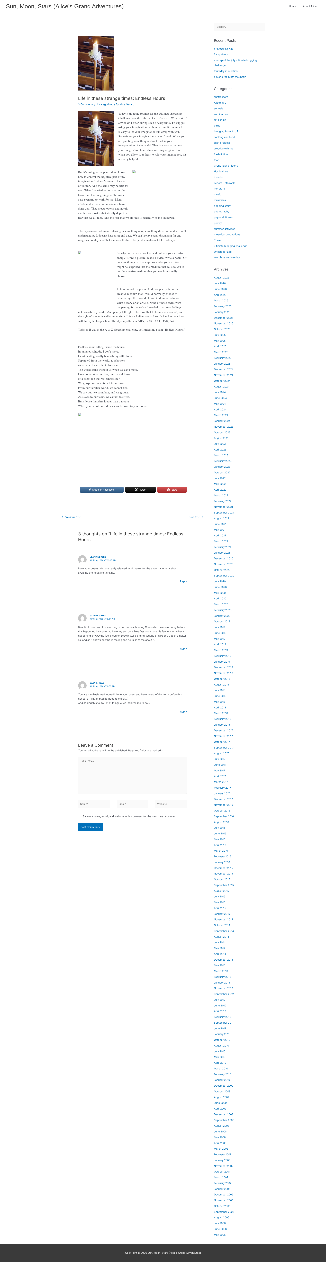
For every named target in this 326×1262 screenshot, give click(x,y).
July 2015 (219, 896)
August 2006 (221, 1217)
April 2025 (220, 346)
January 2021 (222, 552)
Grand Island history (226, 165)
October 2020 (222, 570)
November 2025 (223, 323)
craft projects (222, 142)
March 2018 (221, 713)
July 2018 (219, 690)
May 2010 (219, 1057)
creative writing (223, 148)
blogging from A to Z (226, 131)
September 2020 (224, 575)
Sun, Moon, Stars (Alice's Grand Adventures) (65, 6)
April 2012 (220, 1011)
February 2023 (223, 461)
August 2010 (221, 1045)
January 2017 (222, 793)
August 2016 (221, 822)
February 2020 (222, 610)
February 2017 (222, 787)
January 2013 (222, 982)
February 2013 (222, 976)
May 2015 (219, 902)
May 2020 (220, 592)
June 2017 (220, 764)
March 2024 (221, 415)
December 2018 (223, 667)
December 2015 (223, 868)
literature (219, 188)
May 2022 (220, 483)
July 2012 (219, 999)
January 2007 (222, 1189)
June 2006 (220, 1229)
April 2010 (220, 1062)
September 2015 (224, 885)
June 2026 (220, 289)
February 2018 (222, 718)
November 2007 (223, 1166)
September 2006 (224, 1211)
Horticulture (221, 171)
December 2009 (223, 1085)
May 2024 (220, 403)
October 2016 (222, 810)
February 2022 (222, 501)
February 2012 (222, 1016)
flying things (221, 54)
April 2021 (220, 535)
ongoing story (222, 206)
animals (218, 108)
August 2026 (221, 277)
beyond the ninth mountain (230, 76)
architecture (221, 114)
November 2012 (223, 988)
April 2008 (220, 1143)
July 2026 (220, 283)
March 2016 (221, 850)
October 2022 (222, 472)
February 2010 (222, 1074)
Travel (217, 240)
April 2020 (220, 598)
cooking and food (224, 137)
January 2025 (222, 363)
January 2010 (222, 1079)
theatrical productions (227, 234)
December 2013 (223, 959)
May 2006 (220, 1234)
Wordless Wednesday (227, 257)
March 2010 (221, 1068)
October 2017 (222, 741)
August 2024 (221, 386)
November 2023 (223, 426)
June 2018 (220, 696)
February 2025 (222, 357)
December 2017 (223, 730)
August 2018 (221, 684)
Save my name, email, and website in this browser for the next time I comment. (130, 816)
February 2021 (222, 547)
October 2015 (222, 879)
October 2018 (222, 678)
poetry (218, 223)
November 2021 (223, 506)
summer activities (224, 228)
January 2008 (222, 1160)
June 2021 (220, 524)
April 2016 (220, 845)
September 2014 (224, 931)
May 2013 (219, 965)
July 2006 (220, 1223)
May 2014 (219, 948)
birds (217, 125)
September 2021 (224, 512)
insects (218, 177)
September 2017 (224, 747)
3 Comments (86, 104)
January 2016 (222, 862)
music (217, 194)
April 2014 (220, 953)
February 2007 (222, 1183)
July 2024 (220, 392)
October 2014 (222, 925)
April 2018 (220, 707)
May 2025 (220, 340)
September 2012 (224, 994)
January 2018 (222, 724)
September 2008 (224, 1120)
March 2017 (221, 781)
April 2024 (220, 409)
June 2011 (220, 1028)
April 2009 (220, 1108)
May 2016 (219, 839)
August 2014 (221, 936)
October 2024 (222, 380)
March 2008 (221, 1148)
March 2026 (221, 300)
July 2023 (220, 443)
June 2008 (220, 1131)
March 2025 (221, 352)
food (216, 160)
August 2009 (221, 1097)
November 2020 (223, 564)
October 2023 (222, 432)
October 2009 (222, 1091)
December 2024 (223, 369)
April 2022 (220, 489)
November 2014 (223, 919)
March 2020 (221, 604)
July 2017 (219, 759)
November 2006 (223, 1200)
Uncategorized (104, 104)
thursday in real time (226, 71)
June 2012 (220, 1005)
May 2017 (219, 770)
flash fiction (221, 154)
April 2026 (220, 294)
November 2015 (223, 873)
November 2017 (223, 736)
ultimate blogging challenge (230, 246)
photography (221, 211)
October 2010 (222, 1039)
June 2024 (220, 398)
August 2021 (221, 518)
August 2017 (221, 753)
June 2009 (220, 1102)
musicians (220, 200)
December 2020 (223, 558)
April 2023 (220, 449)
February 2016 (222, 856)
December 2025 (223, 317)
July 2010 (219, 1051)
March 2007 (221, 1177)
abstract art (221, 96)
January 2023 (222, 466)
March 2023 (221, 455)
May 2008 (220, 1137)
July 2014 (219, 942)
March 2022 (221, 495)
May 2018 (219, 701)
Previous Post (71, 517)
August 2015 (221, 891)
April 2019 (220, 644)
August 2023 (221, 438)
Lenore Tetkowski (224, 183)
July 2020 (220, 581)
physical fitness (223, 217)
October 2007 (222, 1171)
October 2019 (222, 621)
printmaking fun (223, 48)
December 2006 (223, 1194)
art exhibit (220, 119)
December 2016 (223, 799)
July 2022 (220, 478)
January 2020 (222, 615)
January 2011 (222, 1034)
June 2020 (220, 587)
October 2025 (222, 329)
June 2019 (220, 633)
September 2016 (224, 816)
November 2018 (223, 673)
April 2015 (220, 908)
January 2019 (222, 661)
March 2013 (221, 971)
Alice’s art (220, 102)
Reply (183, 581)
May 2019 (219, 638)
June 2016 (220, 833)
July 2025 (220, 335)
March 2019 (221, 650)
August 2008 (221, 1125)
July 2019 (219, 627)
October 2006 (222, 1206)
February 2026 (222, 306)
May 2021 (219, 529)
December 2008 (223, 1114)
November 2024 (223, 375)
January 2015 (222, 913)
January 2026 (222, 312)
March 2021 (221, 541)
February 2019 (222, 655)
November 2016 (223, 804)
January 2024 (222, 420)
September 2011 (223, 1022)
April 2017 (220, 776)
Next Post (196, 517)
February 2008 (222, 1154)
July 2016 (219, 827)
